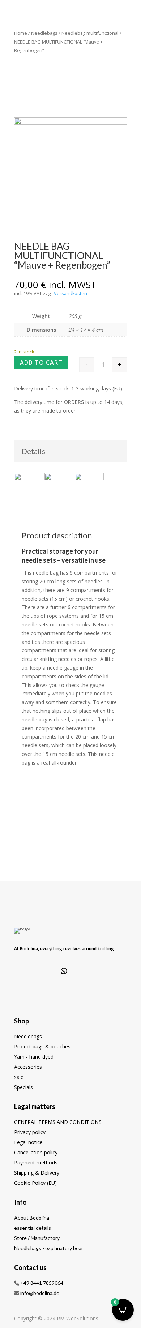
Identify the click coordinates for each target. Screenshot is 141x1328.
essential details (32, 1228)
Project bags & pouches (42, 1046)
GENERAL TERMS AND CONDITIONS (58, 1121)
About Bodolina (31, 1218)
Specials (23, 1087)
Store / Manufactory (37, 1238)
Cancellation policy (35, 1152)
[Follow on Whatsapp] (64, 971)
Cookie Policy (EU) (35, 1182)
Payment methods (35, 1162)
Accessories (28, 1066)
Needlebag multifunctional (90, 33)
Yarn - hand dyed (34, 1056)
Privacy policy (30, 1132)
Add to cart (41, 363)
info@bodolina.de (39, 1293)
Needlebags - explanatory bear (48, 1248)
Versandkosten (70, 293)
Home (20, 33)
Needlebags (44, 33)
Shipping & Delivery (36, 1172)
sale (19, 1076)
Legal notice (28, 1142)
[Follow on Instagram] (45, 971)
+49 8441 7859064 (41, 1283)
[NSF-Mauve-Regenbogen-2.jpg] (70, 122)
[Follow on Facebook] (26, 971)
